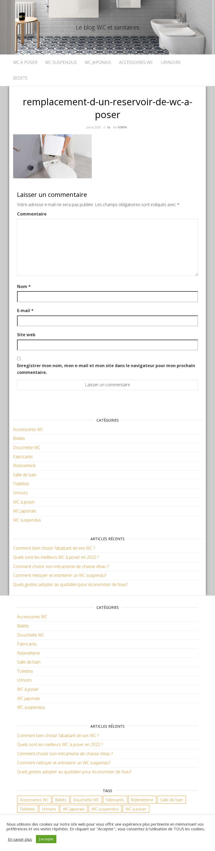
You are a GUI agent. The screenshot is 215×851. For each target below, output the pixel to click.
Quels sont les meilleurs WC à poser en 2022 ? (56, 557)
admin (122, 127)
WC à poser (25, 62)
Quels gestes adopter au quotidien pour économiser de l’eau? (70, 584)
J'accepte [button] (46, 839)
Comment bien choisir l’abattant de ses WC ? (54, 548)
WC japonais (98, 62)
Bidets (20, 78)
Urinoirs (171, 62)
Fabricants (23, 457)
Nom (24, 286)
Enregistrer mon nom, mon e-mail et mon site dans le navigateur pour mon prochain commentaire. (106, 369)
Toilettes (21, 484)
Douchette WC (26, 447)
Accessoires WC (136, 62)
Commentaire (32, 214)
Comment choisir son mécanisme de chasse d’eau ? (61, 566)
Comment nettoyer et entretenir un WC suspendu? (59, 575)
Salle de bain (24, 475)
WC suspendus (61, 62)
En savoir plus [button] (20, 839)
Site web (26, 335)
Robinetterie (24, 465)
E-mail (25, 310)
